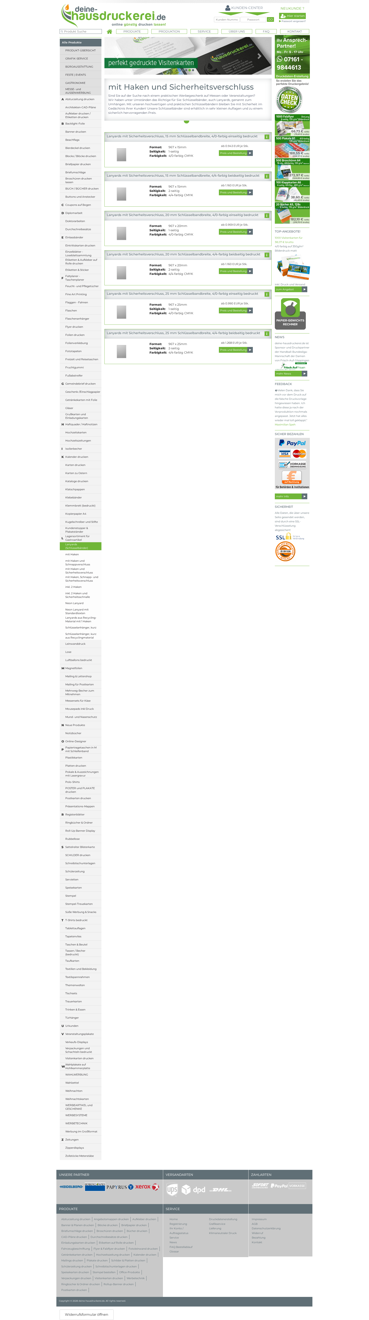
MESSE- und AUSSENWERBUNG (78, 90)
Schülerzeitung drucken (76, 1266)
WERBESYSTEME (76, 1115)
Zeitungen (72, 1139)
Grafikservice (217, 1223)
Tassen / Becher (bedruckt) (75, 952)
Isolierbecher (73, 448)
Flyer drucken (74, 326)
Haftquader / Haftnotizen (81, 424)
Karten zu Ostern (76, 473)
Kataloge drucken (76, 481)
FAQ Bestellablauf (181, 1247)
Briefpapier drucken (78, 164)
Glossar (174, 1251)
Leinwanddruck (75, 643)
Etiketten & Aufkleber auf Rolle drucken (81, 261)
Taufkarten (72, 960)
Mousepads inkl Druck (79, 708)
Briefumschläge (75, 172)
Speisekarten (73, 887)
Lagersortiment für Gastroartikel (77, 538)
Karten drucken (75, 465)
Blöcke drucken (108, 1225)
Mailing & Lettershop (78, 676)
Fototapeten (73, 351)
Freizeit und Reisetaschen (81, 359)
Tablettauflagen (75, 928)
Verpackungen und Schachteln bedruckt (78, 1050)
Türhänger (72, 1017)
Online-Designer (75, 741)
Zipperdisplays (74, 1147)
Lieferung (215, 1228)
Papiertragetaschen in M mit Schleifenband (81, 749)
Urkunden (71, 1025)
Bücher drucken (137, 1231)
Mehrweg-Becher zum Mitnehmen (79, 692)
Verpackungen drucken (76, 1278)
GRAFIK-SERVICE (76, 58)
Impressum (259, 1219)
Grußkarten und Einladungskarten (76, 416)
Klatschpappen (75, 489)
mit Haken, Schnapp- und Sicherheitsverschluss (81, 578)
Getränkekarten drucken (76, 1254)
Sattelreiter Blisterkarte (80, 847)
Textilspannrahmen (77, 977)
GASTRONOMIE (75, 82)
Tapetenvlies (73, 936)
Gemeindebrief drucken (80, 383)
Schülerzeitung (75, 871)
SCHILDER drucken (77, 855)
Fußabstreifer (74, 375)
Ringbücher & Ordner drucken (80, 1284)
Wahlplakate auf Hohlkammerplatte (77, 1066)
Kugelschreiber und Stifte (81, 521)
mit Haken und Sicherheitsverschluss (79, 570)
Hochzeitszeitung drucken (113, 1254)
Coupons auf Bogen (78, 204)
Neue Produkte (75, 725)
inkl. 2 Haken (73, 586)
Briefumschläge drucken (77, 1231)
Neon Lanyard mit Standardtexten (77, 611)
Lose (68, 651)
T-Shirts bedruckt (76, 920)
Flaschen (71, 310)
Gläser (69, 408)
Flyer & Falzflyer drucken (109, 1248)
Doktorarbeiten (75, 221)
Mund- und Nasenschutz (81, 717)
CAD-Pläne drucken (74, 1237)
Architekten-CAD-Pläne (80, 107)
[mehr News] (291, 366)
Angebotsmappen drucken (111, 1219)
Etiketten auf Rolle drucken (116, 1242)
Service (174, 1237)
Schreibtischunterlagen (80, 863)
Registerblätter (75, 814)
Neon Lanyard (74, 603)
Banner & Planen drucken (77, 1225)
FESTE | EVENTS (75, 74)
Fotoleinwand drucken (143, 1248)
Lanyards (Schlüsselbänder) (76, 546)
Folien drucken (75, 334)
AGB (255, 1223)
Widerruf (257, 1233)
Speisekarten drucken (75, 1272)
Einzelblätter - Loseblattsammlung (78, 253)
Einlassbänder (74, 237)
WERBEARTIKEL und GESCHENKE (78, 1107)
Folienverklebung (76, 343)
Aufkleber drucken (144, 1219)
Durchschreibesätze (78, 229)
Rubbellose (72, 838)
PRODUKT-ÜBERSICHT (80, 50)
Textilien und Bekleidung (81, 968)
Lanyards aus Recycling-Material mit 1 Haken (81, 619)
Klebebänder (73, 497)
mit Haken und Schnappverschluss (77, 562)
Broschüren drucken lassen (78, 180)
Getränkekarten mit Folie (81, 399)
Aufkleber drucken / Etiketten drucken (78, 115)
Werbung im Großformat (81, 1131)
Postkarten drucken (78, 798)
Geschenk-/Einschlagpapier (82, 391)
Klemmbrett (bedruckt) (80, 505)
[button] (116, 56)
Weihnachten (73, 1090)
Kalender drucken (76, 456)
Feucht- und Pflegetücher (82, 286)
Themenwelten (75, 985)
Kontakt (294, 31)
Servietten (71, 879)
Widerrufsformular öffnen (86, 1315)
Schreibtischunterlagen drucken (116, 1266)
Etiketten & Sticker (77, 269)
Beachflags (72, 139)
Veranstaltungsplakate (79, 1034)
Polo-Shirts (72, 782)
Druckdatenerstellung (223, 1219)
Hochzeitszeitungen (78, 440)
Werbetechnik (136, 1278)
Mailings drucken (72, 1260)
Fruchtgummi (74, 367)
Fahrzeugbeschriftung (75, 1248)
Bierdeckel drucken (77, 148)
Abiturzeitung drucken (79, 99)
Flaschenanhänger (77, 318)
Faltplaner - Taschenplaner (74, 277)
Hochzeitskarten (75, 432)
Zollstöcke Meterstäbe (79, 1155)
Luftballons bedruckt (78, 660)
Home (174, 1219)
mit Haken (72, 554)
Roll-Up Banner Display (80, 830)
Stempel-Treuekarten (79, 903)
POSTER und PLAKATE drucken (80, 790)
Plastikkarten (73, 757)
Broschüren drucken (110, 1231)
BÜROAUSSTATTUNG (79, 66)
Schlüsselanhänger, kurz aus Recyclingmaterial (80, 635)
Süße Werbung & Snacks (80, 912)
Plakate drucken (97, 1260)
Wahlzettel (72, 1082)
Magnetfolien (73, 668)
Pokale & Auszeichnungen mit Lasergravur (82, 773)
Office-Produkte (129, 1272)
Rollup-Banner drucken (119, 1284)
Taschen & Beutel (76, 944)
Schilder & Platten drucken (128, 1260)
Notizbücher (73, 733)
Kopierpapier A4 (75, 513)
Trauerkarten (73, 1001)
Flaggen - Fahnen (76, 302)
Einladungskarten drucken (78, 1242)
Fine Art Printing (76, 294)
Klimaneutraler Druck (223, 1233)
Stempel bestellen (104, 1272)
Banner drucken (75, 131)
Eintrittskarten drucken (80, 245)
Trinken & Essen (75, 1009)
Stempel (70, 895)
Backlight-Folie (75, 123)
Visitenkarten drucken (79, 1058)
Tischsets (71, 993)
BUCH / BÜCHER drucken (82, 188)
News (173, 1242)
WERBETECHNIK (76, 1123)
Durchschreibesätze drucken (109, 1237)
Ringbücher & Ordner (79, 822)
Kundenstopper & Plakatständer (76, 529)
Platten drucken (75, 765)
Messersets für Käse (78, 700)
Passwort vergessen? (294, 21)
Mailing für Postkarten (79, 684)
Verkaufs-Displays (76, 1042)
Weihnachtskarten (77, 1099)
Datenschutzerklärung (266, 1228)
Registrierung (178, 1223)
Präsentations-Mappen (80, 806)
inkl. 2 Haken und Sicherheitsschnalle (77, 595)
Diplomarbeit (73, 213)
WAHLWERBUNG (76, 1074)
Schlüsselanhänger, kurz (80, 627)
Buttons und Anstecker (80, 196)
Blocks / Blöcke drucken (80, 156)
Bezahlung (258, 1237)
